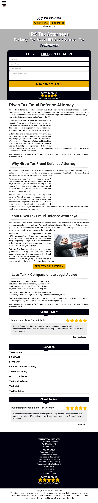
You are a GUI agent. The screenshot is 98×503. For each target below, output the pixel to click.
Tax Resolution (16, 391)
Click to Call (42, 23)
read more (23, 331)
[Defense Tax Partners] (49, 436)
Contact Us (58, 23)
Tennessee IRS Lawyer (49, 454)
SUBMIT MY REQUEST (48, 84)
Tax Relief (14, 386)
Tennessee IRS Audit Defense (49, 459)
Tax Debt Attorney (18, 371)
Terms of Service (49, 469)
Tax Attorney (15, 352)
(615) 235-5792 (50, 18)
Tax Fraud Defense (18, 381)
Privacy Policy (49, 466)
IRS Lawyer (14, 357)
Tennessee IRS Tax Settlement (49, 464)
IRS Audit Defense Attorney (22, 366)
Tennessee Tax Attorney (49, 452)
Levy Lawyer (15, 361)
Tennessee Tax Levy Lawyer (49, 457)
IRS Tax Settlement (18, 376)
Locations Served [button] (48, 474)
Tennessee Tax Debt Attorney (49, 462)
